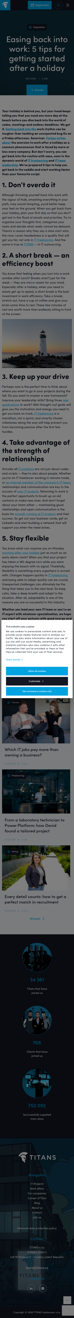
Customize (34, 681)
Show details (13, 659)
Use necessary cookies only (37, 691)
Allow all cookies (37, 671)
